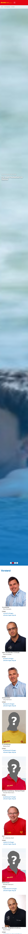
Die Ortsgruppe (7, 6)
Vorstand (13, 6)
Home (2, 6)
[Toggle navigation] (14, 2)
